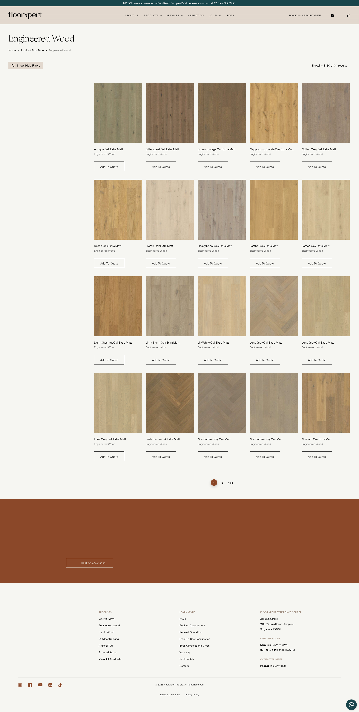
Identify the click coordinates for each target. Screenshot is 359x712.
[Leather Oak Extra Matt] (274, 210)
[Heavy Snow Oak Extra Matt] (222, 210)
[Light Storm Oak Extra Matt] (170, 306)
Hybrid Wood (106, 632)
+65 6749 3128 (278, 666)
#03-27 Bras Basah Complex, (277, 624)
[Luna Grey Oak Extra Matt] (274, 306)
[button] (89, 563)
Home (12, 50)
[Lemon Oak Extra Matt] (326, 210)
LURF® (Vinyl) (107, 618)
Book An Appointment (192, 625)
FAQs (183, 618)
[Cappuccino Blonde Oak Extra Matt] (274, 113)
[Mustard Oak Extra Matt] (326, 403)
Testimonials (187, 659)
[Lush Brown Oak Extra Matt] (170, 403)
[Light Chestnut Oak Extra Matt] (118, 306)
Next (230, 482)
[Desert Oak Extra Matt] (118, 210)
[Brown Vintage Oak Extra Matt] (222, 113)
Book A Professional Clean (195, 645)
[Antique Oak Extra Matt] (118, 113)
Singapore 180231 (270, 629)
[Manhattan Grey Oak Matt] (222, 403)
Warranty (185, 652)
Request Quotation (191, 632)
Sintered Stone (107, 652)
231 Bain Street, (269, 618)
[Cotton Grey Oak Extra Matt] (326, 113)
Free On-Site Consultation (195, 639)
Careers (184, 666)
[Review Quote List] (332, 15)
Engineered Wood (104, 154)
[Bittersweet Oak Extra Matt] (170, 113)
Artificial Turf (106, 645)
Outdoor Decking (109, 639)
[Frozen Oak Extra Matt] (170, 210)
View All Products (110, 659)
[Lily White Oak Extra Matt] (222, 306)
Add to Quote (109, 167)
